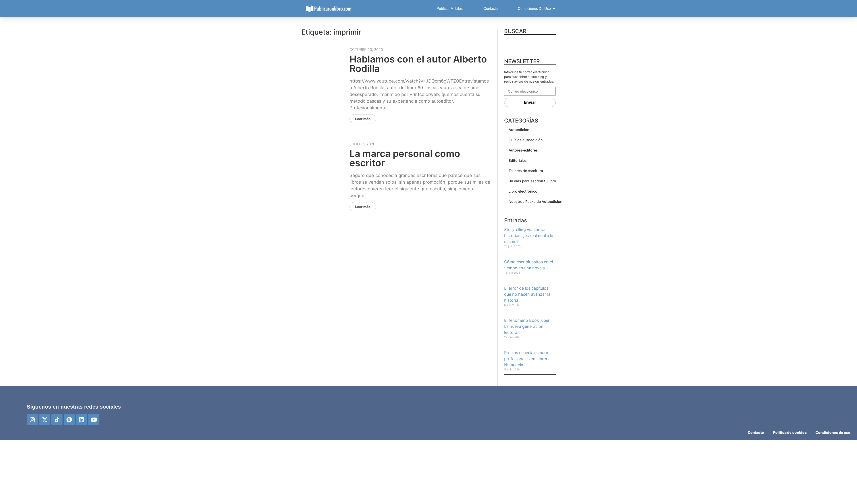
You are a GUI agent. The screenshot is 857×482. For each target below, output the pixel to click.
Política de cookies (790, 432)
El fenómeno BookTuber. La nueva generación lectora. (527, 326)
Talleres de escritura (526, 170)
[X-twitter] (44, 419)
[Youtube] (93, 419)
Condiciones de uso (534, 8)
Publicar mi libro (450, 8)
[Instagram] (32, 419)
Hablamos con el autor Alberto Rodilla (418, 63)
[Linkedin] (81, 419)
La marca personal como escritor (404, 158)
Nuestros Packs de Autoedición (535, 201)
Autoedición (519, 129)
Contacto (490, 8)
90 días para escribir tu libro (532, 181)
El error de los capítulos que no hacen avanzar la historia (527, 294)
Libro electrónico (523, 191)
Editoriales (518, 160)
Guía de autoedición (526, 140)
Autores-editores (523, 150)
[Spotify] (69, 419)
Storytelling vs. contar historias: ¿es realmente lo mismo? (528, 235)
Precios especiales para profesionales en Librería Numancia (527, 358)
